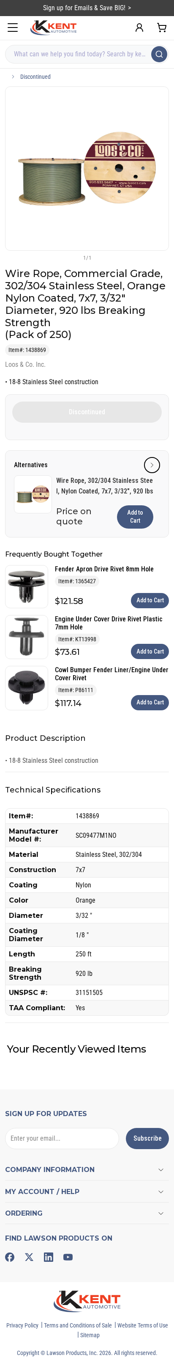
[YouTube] (68, 1257)
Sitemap (90, 1335)
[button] (73, 257)
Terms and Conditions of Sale (78, 1325)
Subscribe (147, 1138)
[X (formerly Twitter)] (29, 1257)
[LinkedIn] (48, 1257)
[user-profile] (139, 27)
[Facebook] (9, 1257)
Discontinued (35, 76)
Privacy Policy (22, 1325)
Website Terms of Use (142, 1325)
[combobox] (87, 54)
